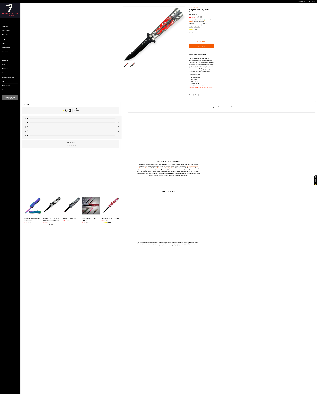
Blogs (3, 89)
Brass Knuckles (5, 51)
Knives (3, 43)
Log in (300, 1)
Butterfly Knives (5, 34)
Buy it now (201, 46)
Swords (3, 64)
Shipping (191, 21)
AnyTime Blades (194, 7)
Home (3, 22)
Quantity (191, 32)
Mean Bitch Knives (6, 47)
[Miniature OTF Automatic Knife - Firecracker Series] (33, 205)
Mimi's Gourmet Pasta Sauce (8, 56)
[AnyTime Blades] (10, 10)
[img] (194, 27)
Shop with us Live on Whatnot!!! (10, 97)
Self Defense (5, 60)
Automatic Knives (6, 30)
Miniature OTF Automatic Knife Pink (110, 218)
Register (303, 1)
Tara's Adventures (6, 85)
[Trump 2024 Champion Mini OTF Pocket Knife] (91, 205)
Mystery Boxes (5, 68)
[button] (201, 20)
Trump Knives (5, 39)
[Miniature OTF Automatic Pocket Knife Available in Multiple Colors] (52, 205)
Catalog (3, 72)
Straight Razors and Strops (8, 77)
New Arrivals (5, 26)
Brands (3, 81)
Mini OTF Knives (168, 191)
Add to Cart (201, 41)
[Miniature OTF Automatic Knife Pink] (110, 205)
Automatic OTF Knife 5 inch (69, 218)
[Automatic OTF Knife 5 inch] (71, 205)
